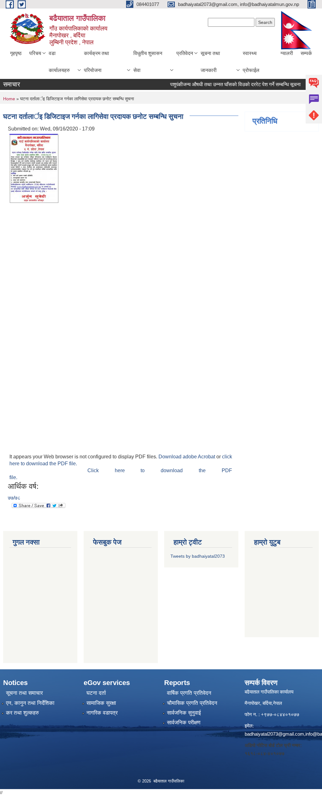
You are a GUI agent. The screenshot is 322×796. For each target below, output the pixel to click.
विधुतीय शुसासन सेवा (147, 62)
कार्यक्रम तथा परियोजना (96, 62)
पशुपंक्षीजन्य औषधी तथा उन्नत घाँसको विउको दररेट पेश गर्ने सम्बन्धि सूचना (229, 84)
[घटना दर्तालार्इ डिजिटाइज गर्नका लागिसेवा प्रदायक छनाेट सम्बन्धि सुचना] (34, 168)
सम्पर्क (306, 53)
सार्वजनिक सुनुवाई (184, 713)
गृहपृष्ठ (16, 53)
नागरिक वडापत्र (102, 713)
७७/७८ (14, 497)
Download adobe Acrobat (187, 456)
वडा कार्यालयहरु (59, 62)
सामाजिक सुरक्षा (101, 703)
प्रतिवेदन (184, 53)
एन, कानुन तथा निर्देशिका (30, 703)
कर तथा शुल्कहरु (22, 713)
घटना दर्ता (96, 693)
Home (9, 98)
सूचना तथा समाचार (24, 693)
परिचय (35, 53)
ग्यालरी (286, 53)
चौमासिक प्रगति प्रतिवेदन (192, 703)
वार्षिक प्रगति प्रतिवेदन (189, 693)
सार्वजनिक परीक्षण (183, 723)
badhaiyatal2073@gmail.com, (275, 734)
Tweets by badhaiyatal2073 (197, 556)
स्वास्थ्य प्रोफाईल (251, 62)
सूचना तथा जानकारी (210, 62)
